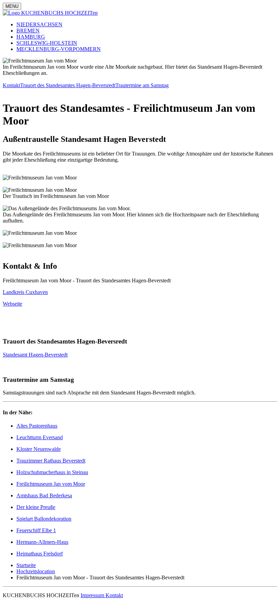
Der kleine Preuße (35, 507)
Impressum (93, 595)
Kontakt (11, 85)
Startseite (26, 565)
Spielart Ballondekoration (43, 519)
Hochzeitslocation (35, 571)
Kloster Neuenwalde (38, 449)
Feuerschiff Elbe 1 (36, 530)
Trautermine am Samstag (142, 85)
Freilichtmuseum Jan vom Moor (50, 484)
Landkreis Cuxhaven (25, 292)
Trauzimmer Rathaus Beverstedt (50, 461)
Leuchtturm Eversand (39, 437)
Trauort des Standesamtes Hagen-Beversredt (67, 85)
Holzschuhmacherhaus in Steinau (52, 472)
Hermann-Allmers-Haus (42, 542)
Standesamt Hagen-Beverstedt (35, 355)
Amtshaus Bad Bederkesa (44, 495)
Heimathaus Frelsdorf (39, 553)
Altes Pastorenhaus (36, 426)
